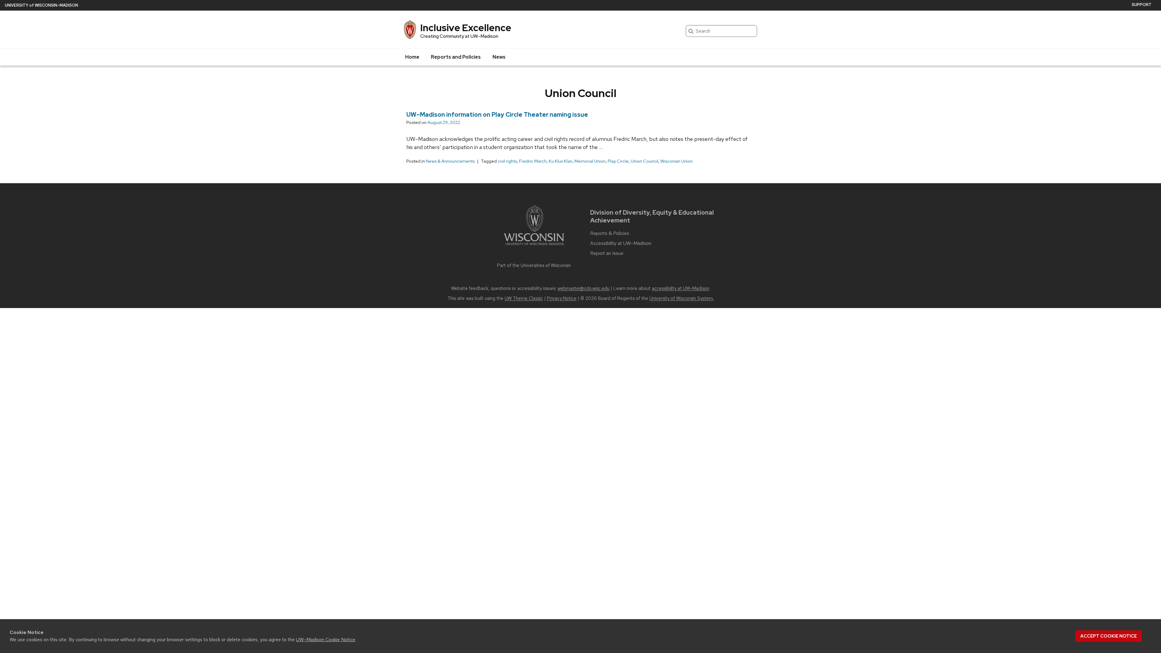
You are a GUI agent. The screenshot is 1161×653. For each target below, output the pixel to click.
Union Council (644, 161)
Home (412, 57)
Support (1142, 4)
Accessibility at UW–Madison (620, 243)
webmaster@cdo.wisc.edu (584, 288)
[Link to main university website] (534, 246)
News (499, 57)
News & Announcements (450, 161)
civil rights (507, 161)
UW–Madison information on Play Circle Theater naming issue (497, 115)
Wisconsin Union (676, 161)
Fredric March (533, 161)
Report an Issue (606, 253)
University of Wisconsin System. (681, 298)
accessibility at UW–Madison (680, 288)
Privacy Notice (562, 298)
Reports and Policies (456, 57)
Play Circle (618, 161)
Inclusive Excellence (465, 27)
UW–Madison (41, 5)
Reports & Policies (609, 233)
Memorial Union (590, 161)
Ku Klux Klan (560, 161)
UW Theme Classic (524, 298)
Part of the (534, 265)
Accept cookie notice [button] (1108, 636)
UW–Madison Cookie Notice (325, 639)
